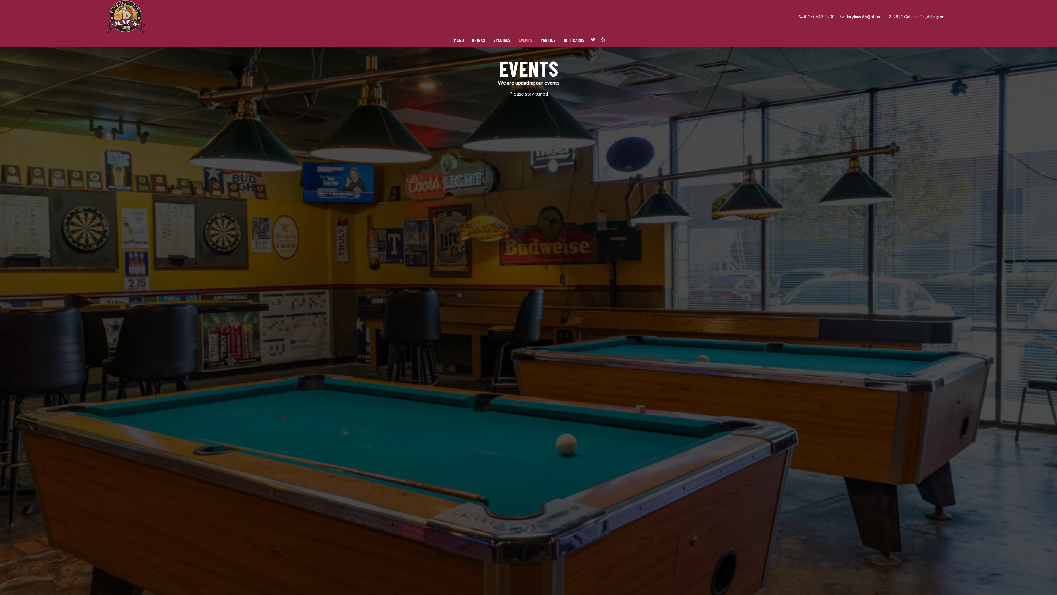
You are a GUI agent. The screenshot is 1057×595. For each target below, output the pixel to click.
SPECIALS (501, 40)
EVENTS (525, 40)
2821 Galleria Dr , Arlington (918, 16)
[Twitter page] (593, 39)
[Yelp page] (603, 39)
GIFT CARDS (574, 40)
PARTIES (548, 40)
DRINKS (478, 40)
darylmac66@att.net (864, 16)
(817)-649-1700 (819, 16)
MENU (459, 40)
